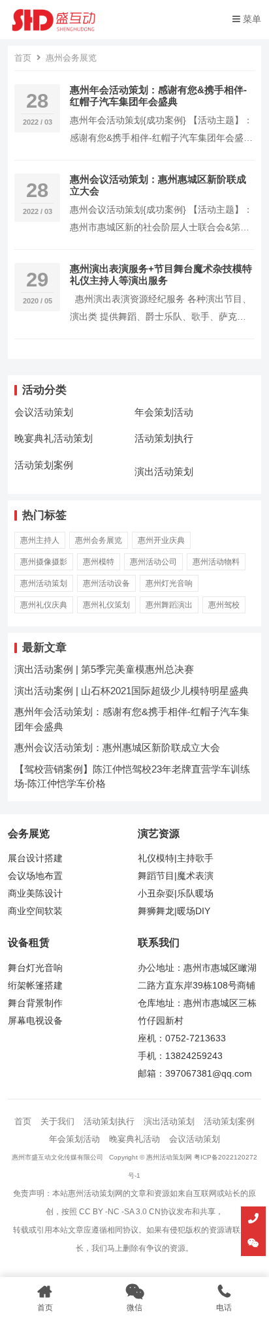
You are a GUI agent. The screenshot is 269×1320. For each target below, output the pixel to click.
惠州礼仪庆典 (43, 604)
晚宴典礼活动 (134, 1139)
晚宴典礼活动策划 (53, 438)
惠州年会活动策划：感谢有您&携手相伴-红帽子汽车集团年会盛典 (158, 95)
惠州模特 (98, 561)
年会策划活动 (163, 412)
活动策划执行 (163, 438)
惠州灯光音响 (169, 583)
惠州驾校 (224, 604)
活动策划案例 (43, 464)
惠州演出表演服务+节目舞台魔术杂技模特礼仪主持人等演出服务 (161, 274)
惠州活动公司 (153, 561)
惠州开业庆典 (161, 540)
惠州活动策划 (43, 583)
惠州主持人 (39, 540)
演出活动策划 (163, 471)
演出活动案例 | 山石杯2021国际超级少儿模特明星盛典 (131, 690)
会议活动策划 (43, 412)
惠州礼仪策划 (106, 604)
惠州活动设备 (106, 583)
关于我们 (57, 1121)
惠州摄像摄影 (43, 561)
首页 (22, 58)
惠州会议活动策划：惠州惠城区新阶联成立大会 (117, 747)
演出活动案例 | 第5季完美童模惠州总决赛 (104, 669)
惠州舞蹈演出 (169, 604)
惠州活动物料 (216, 561)
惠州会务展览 (98, 540)
